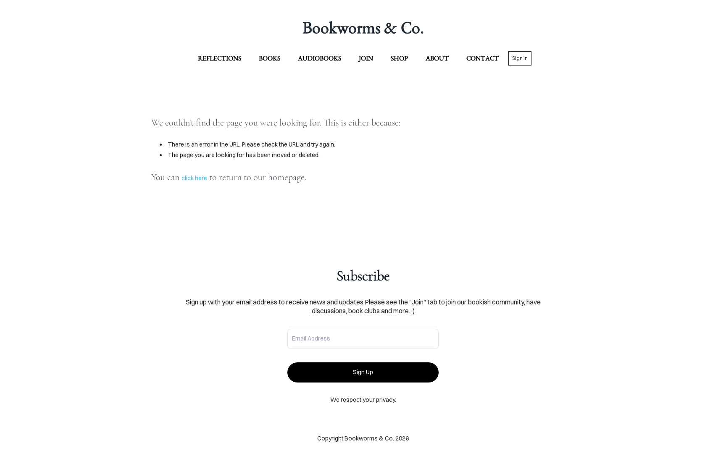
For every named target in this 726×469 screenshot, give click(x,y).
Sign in (520, 58)
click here (194, 178)
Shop (399, 58)
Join (366, 58)
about (437, 58)
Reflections (219, 58)
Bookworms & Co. (363, 27)
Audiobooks (319, 58)
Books (269, 58)
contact (482, 58)
